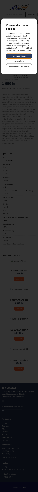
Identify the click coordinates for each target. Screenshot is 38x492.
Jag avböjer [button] (19, 61)
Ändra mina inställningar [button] (19, 66)
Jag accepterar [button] (19, 56)
